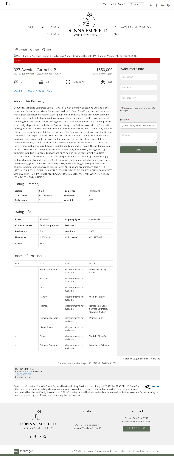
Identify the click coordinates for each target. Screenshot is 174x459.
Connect (136, 4)
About (117, 34)
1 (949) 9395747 (23, 374)
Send (139, 149)
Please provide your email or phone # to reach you (137, 109)
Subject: (124, 119)
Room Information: (28, 255)
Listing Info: (23, 211)
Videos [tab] (40, 90)
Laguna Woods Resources (131, 27)
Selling (52, 34)
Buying (52, 27)
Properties (34, 27)
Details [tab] (18, 90)
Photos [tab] (29, 90)
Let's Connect (136, 428)
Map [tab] (49, 90)
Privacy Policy (119, 451)
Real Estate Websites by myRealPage (143, 451)
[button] (151, 5)
